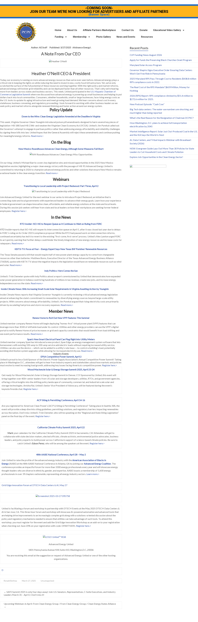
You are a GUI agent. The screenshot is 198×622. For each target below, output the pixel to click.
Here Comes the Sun (68, 270)
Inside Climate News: (11, 288)
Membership (80, 36)
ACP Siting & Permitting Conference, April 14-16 (61, 400)
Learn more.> (92, 474)
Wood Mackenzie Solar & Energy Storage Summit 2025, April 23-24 (61, 369)
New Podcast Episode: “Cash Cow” (147, 104)
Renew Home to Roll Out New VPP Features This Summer (61, 317)
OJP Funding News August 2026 (146, 55)
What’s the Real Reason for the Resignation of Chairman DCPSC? (162, 117)
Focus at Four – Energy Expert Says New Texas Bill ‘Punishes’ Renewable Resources (66, 249)
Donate (144, 30)
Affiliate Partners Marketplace (99, 30)
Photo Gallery (103, 36)
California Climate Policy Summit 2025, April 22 (61, 427)
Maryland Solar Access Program (146, 65)
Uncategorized (47, 580)
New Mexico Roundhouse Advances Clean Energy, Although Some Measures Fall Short (60, 148)
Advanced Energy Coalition (97, 463)
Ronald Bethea (10, 580)
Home (58, 30)
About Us (72, 30)
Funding (59, 36)
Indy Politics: (51, 270)
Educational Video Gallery (167, 30)
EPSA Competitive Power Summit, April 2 (61, 356)
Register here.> (19, 211)
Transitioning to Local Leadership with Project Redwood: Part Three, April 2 (61, 186)
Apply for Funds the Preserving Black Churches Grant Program (161, 60)
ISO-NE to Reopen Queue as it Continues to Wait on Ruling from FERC (67, 223)
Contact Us (128, 30)
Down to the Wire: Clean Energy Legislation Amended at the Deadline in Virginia (61, 116)
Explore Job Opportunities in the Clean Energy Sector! (156, 157)
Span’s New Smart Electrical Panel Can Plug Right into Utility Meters (61, 339)
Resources (147, 36)
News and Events (126, 36)
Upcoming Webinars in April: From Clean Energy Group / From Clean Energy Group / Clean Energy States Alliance (60, 605)
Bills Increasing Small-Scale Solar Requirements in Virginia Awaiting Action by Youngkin (65, 288)
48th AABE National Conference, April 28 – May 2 (61, 454)
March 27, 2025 (29, 580)
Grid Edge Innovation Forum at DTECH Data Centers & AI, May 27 (34, 485)
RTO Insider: (26, 223)
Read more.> (37, 135)
